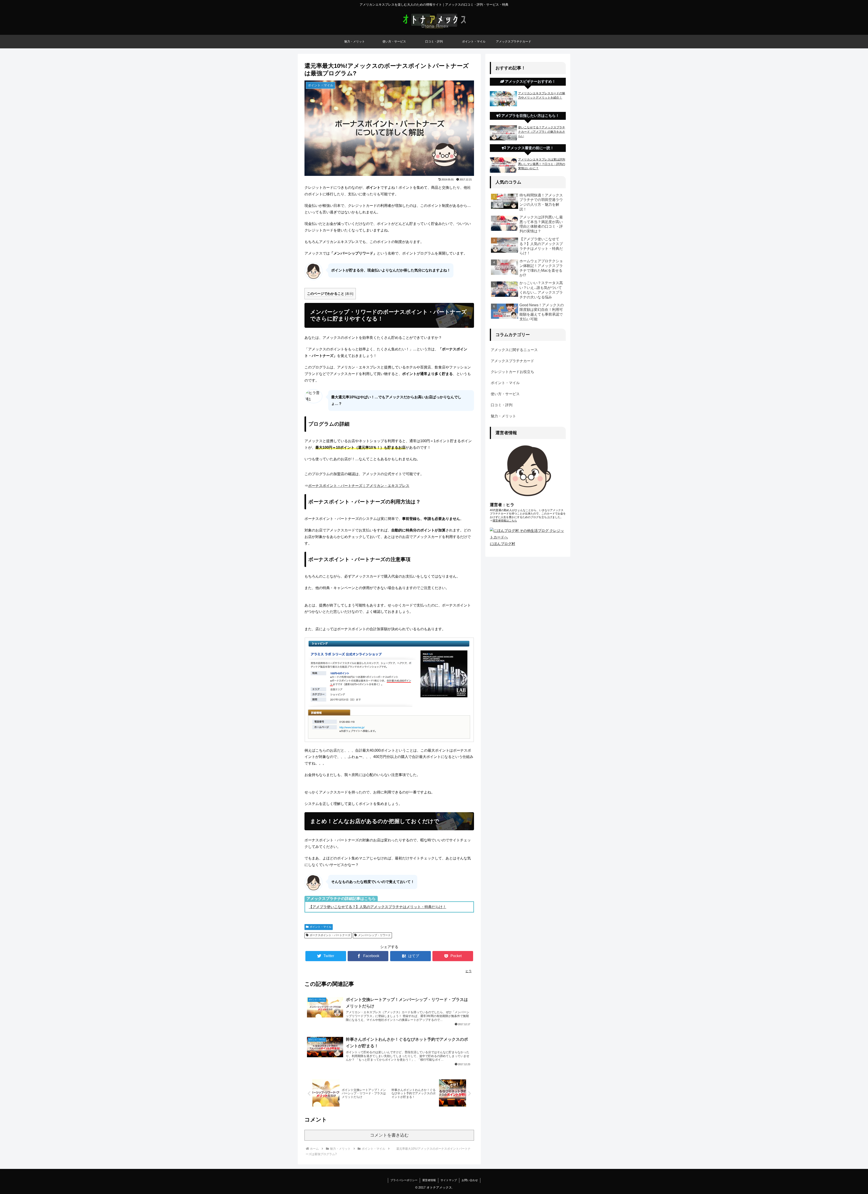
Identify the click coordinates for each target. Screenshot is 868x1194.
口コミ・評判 (501, 405)
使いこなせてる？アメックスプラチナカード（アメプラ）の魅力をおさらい (541, 132)
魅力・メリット (503, 416)
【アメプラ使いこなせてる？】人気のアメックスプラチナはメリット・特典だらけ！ (377, 907)
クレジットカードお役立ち (512, 372)
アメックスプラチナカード (512, 361)
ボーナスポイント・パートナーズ (330, 935)
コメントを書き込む (389, 1135)
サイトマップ (449, 1180)
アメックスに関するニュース (514, 350)
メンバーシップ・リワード (374, 935)
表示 (349, 293)
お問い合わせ (470, 1180)
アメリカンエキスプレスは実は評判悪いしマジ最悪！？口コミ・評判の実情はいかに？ (541, 164)
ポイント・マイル (320, 926)
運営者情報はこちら (505, 520)
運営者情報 (429, 1180)
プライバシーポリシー (403, 1180)
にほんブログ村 (502, 544)
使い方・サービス (505, 394)
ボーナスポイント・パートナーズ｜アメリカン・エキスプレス (358, 486)
